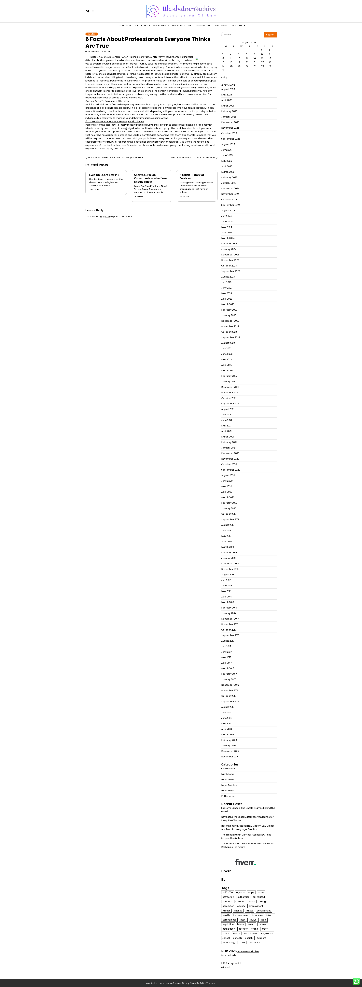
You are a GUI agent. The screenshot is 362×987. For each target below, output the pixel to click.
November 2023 (230, 260)
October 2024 (229, 199)
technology (228, 942)
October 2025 (229, 133)
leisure (240, 924)
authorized (259, 897)
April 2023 (226, 298)
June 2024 (227, 221)
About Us (236, 25)
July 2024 (226, 216)
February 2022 (229, 376)
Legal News (220, 25)
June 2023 (226, 287)
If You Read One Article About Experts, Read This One (114, 121)
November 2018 (230, 569)
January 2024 (228, 249)
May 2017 (226, 657)
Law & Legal (124, 25)
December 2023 (230, 254)
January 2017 (228, 679)
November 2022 (230, 326)
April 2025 (226, 166)
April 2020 (226, 492)
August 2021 (227, 409)
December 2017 (230, 618)
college (263, 901)
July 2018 (226, 580)
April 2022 (226, 365)
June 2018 (226, 585)
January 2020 (228, 508)
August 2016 (227, 707)
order (264, 928)
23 (270, 62)
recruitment (251, 933)
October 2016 (228, 696)
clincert (225, 967)
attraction (228, 897)
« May (224, 77)
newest (263, 924)
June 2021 (226, 420)
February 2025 (229, 177)
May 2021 (226, 425)
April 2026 (226, 100)
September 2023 (230, 271)
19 (239, 62)
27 (247, 66)
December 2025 (230, 122)
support (261, 938)
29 (262, 66)
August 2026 (228, 89)
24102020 (227, 892)
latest (243, 919)
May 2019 (226, 536)
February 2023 (229, 309)
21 (255, 62)
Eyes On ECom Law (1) (104, 174)
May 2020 (226, 486)
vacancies (254, 942)
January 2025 (228, 183)
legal (263, 919)
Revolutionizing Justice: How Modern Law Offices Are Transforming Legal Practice (247, 827)
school (226, 938)
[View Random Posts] (87, 11)
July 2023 (226, 282)
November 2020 (230, 458)
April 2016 (226, 729)
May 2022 (226, 359)
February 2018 (229, 607)
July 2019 (226, 530)
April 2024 (226, 232)
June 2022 (226, 354)
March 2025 (227, 172)
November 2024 (230, 194)
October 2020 (229, 464)
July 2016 (226, 712)
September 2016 (230, 701)
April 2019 (226, 541)
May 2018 (226, 591)
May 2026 (226, 94)
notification (228, 928)
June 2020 (227, 480)
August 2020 (228, 475)
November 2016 (230, 690)
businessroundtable (248, 951)
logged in (105, 216)
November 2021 (229, 392)
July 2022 (226, 348)
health (226, 915)
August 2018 (227, 574)
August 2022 (228, 343)
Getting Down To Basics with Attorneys (107, 101)
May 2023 (226, 293)
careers (239, 901)
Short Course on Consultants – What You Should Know (150, 178)
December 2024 (230, 188)
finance (238, 910)
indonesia (257, 915)
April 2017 (226, 663)
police (225, 933)
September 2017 (230, 635)
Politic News (142, 25)
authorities (243, 897)
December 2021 (230, 387)
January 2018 (228, 613)
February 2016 (229, 740)
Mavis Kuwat (93, 51)
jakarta (270, 915)
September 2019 (230, 519)
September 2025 (230, 138)
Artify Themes (207, 983)
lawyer (254, 919)
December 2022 (230, 320)
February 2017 (229, 674)
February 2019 (229, 552)
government (264, 910)
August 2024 (228, 210)
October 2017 (228, 629)
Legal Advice (161, 25)
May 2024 (226, 227)
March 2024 (228, 238)
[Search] (93, 11)
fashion (226, 910)
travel (242, 942)
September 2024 (230, 205)
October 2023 (229, 265)
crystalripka (236, 963)
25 (231, 66)
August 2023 (228, 276)
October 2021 (228, 398)
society (249, 938)
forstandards (228, 955)
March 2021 (227, 436)
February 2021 (229, 442)
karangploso (229, 919)
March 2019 (227, 547)
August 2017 (227, 640)
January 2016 (228, 745)
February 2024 (229, 243)
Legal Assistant (181, 25)
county (241, 906)
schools (237, 938)
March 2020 (227, 497)
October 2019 (228, 514)
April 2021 (226, 431)
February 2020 (229, 503)
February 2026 (229, 111)
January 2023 (228, 315)
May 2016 (226, 723)
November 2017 (230, 624)
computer (228, 906)
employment (256, 906)
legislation (228, 924)
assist (261, 892)
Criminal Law (202, 25)
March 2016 (227, 734)
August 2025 (228, 144)
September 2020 (230, 469)
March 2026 (227, 105)
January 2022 (228, 381)
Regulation (267, 933)
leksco (251, 924)
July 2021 (226, 414)
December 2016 (230, 685)
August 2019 (227, 525)
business (227, 901)
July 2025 (226, 149)
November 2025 (230, 127)
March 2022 (227, 370)
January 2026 (228, 116)
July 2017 (226, 646)
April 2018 (226, 596)
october (243, 928)
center (251, 901)
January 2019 (228, 558)
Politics (237, 933)
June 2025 (227, 155)
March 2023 (227, 304)
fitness (249, 910)
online (254, 928)
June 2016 (226, 718)
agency (240, 892)
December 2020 (230, 453)
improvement (241, 915)
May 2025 (226, 161)
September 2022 (230, 337)
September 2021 (230, 403)
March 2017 (227, 668)
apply (251, 892)
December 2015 (230, 751)
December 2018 (230, 563)
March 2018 (227, 602)
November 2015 (230, 756)
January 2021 (228, 447)
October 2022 (229, 332)
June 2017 (226, 651)
